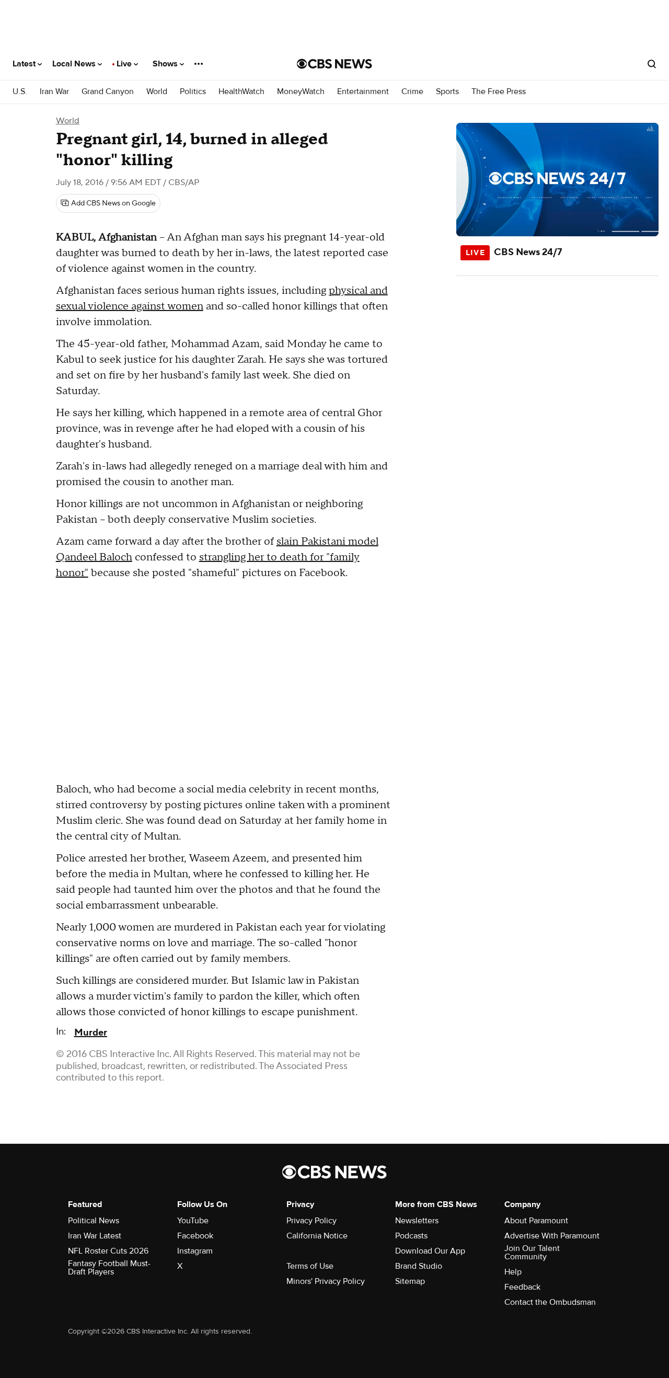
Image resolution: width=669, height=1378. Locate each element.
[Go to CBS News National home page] (334, 64)
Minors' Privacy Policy (325, 1281)
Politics (193, 92)
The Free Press (498, 92)
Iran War (54, 92)
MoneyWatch (301, 92)
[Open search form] (651, 63)
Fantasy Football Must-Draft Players (109, 1267)
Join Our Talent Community (532, 1252)
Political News (93, 1220)
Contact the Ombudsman (550, 1302)
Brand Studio (418, 1266)
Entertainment (363, 92)
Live (125, 64)
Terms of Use (309, 1266)
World (156, 92)
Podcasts (411, 1236)
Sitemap (410, 1281)
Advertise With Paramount (551, 1236)
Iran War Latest (94, 1236)
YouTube (193, 1220)
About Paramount (536, 1220)
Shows (166, 64)
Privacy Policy (311, 1220)
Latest (25, 64)
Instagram (195, 1251)
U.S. (20, 92)
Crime (412, 92)
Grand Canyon (108, 92)
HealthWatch (241, 92)
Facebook (195, 1236)
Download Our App (430, 1251)
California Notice (317, 1236)
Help (513, 1272)
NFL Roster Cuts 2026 (108, 1251)
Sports (447, 92)
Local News (75, 64)
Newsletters (417, 1220)
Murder (90, 1033)
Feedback (522, 1287)
